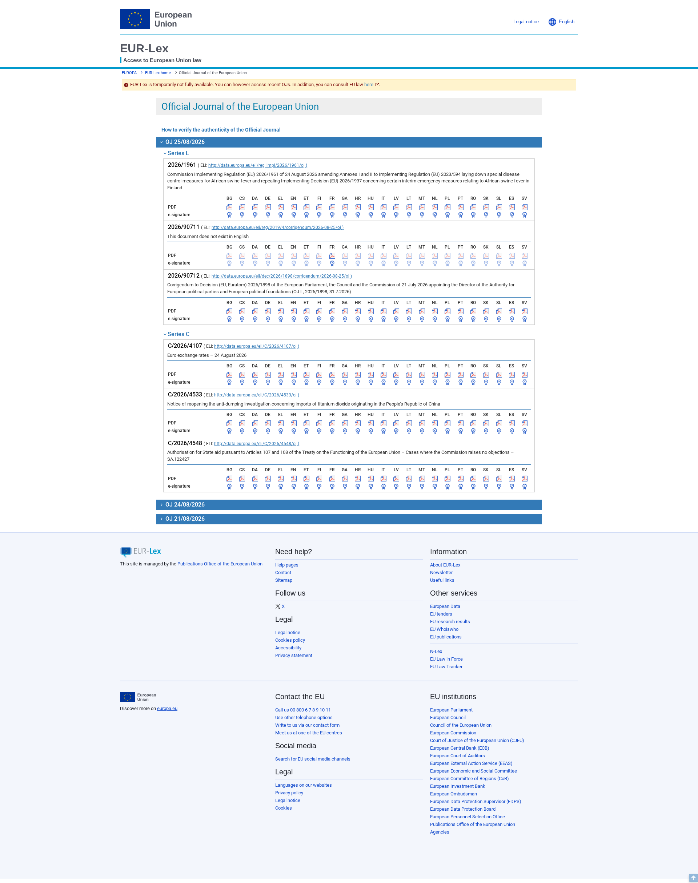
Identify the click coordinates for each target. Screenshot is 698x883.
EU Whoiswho (444, 629)
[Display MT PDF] (422, 207)
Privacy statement (293, 655)
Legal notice (287, 632)
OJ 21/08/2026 (184, 518)
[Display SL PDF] (499, 207)
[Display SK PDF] (486, 207)
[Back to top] (693, 878)
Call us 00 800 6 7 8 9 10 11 (303, 710)
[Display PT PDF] (461, 207)
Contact (283, 572)
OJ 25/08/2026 (184, 141)
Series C (178, 334)
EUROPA (129, 72)
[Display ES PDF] (512, 207)
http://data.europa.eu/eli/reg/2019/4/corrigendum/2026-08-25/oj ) (278, 227)
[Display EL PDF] (281, 207)
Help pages (286, 565)
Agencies (439, 832)
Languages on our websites (303, 785)
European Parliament (451, 710)
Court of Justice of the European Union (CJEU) (477, 740)
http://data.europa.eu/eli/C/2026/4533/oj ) (256, 395)
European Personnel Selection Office (467, 816)
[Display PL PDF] (447, 207)
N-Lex (436, 651)
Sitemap (283, 580)
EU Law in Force (446, 659)
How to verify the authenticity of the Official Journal (221, 130)
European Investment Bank (457, 786)
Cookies (283, 808)
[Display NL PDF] (435, 207)
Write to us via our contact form (307, 725)
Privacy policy (289, 792)
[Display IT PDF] (383, 207)
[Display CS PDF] (242, 207)
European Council (448, 717)
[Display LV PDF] (396, 207)
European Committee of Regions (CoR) (469, 778)
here (368, 84)
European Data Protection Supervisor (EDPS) (475, 801)
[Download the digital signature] (229, 214)
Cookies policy (290, 640)
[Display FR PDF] (332, 207)
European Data (445, 606)
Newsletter (441, 572)
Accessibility (288, 647)
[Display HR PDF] (358, 207)
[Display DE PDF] (268, 207)
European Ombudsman (453, 794)
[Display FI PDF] (319, 207)
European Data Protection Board (463, 809)
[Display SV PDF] (524, 207)
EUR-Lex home (158, 72)
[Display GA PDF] (345, 207)
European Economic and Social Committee (473, 771)
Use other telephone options (304, 717)
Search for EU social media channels (312, 759)
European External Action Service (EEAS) (471, 763)
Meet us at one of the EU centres (308, 732)
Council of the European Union (461, 725)
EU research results (450, 621)
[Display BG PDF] (229, 207)
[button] (561, 22)
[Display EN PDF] (294, 207)
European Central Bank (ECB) (459, 748)
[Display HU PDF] (371, 207)
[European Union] (138, 697)
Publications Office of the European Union (219, 564)
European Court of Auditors (457, 755)
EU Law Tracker (446, 666)
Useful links (442, 580)
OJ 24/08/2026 (184, 504)
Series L (178, 153)
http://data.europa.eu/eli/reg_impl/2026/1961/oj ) (257, 165)
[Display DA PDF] (255, 207)
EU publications (446, 637)
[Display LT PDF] (409, 207)
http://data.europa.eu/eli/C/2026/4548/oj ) (256, 443)
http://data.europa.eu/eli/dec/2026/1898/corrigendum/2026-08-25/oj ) (282, 276)
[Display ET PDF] (306, 207)
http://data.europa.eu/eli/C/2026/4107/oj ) (256, 346)
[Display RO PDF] (473, 207)
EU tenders (441, 614)
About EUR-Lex (445, 565)
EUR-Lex (144, 48)
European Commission (453, 732)
